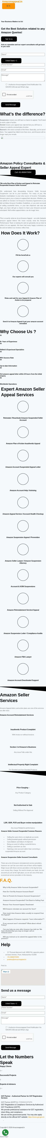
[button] (23, 887)
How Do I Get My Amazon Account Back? (18, 892)
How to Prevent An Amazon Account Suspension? (21, 896)
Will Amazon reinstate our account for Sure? (19, 909)
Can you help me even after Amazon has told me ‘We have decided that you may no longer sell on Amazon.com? (21, 930)
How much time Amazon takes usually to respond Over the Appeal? (22, 914)
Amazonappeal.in (12, 1)
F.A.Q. (6, 880)
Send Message (10, 105)
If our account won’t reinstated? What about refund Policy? (21, 924)
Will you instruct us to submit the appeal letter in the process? (21, 937)
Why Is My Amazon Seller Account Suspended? (20, 887)
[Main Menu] (8, 6)
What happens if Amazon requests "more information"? (23, 919)
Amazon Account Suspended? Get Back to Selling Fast (23, 900)
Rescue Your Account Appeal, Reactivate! (18, 904)
